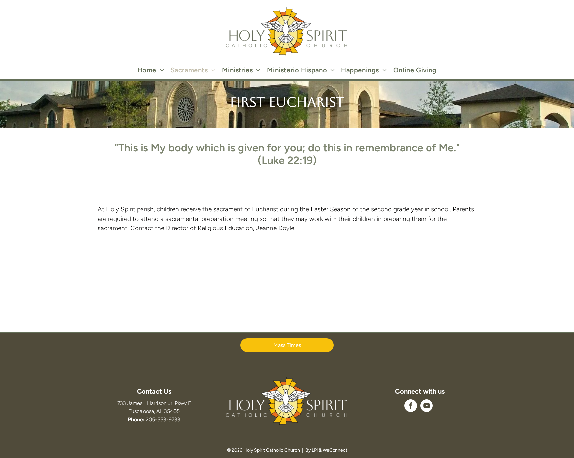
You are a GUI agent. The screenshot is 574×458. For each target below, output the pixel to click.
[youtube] (426, 406)
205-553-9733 (163, 419)
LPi (315, 450)
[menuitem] (150, 70)
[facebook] (410, 406)
